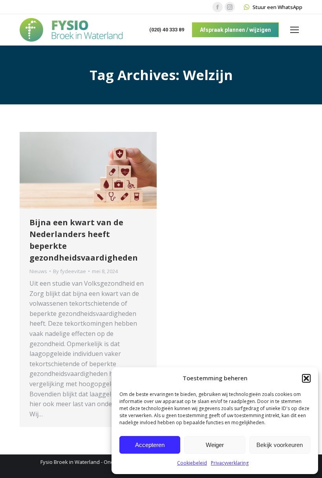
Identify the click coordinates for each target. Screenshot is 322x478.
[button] (306, 378)
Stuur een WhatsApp (277, 7)
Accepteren (150, 445)
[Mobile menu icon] (294, 30)
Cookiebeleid (192, 463)
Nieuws (38, 271)
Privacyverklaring (230, 463)
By (69, 271)
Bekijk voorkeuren (279, 445)
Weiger (215, 445)
